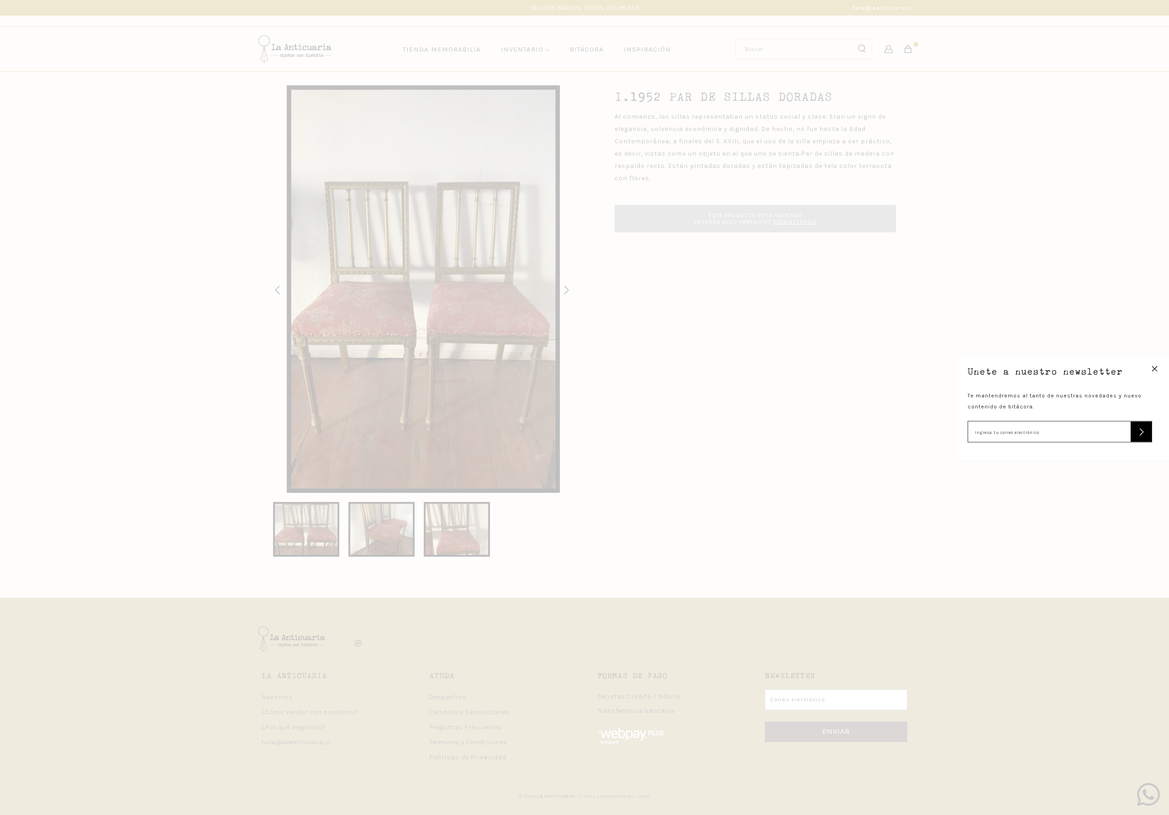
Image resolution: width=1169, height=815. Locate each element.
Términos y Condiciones (468, 742)
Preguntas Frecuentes (465, 727)
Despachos (447, 697)
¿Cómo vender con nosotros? (310, 712)
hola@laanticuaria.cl (882, 8)
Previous (276, 289)
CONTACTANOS (794, 222)
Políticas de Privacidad (467, 757)
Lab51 (643, 796)
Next (565, 289)
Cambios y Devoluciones (469, 712)
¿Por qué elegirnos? (294, 727)
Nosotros (277, 697)
